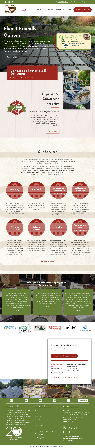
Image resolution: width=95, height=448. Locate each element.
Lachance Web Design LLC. (57, 446)
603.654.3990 (72, 420)
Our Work (50, 9)
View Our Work (53, 131)
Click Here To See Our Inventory (22, 77)
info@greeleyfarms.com (75, 418)
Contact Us (60, 9)
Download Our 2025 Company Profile (65, 377)
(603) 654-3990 (63, 2)
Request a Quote (47, 261)
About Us (31, 9)
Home (24, 9)
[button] (2, 41)
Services (40, 9)
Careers (69, 9)
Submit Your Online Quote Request (64, 356)
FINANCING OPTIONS (82, 9)
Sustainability (39, 426)
